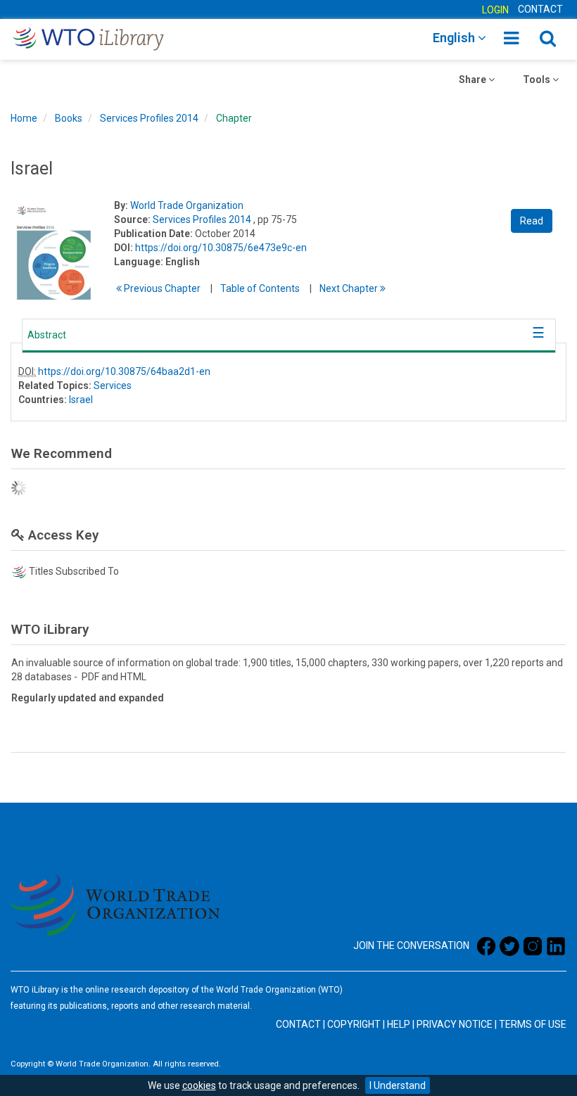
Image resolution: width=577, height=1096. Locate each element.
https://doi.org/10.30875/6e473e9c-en (221, 247)
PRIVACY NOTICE (455, 1024)
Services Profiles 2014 (149, 118)
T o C (260, 288)
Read (531, 221)
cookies (199, 1085)
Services (113, 385)
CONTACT (540, 9)
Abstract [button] (46, 334)
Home (24, 118)
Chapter (234, 118)
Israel (81, 399)
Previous (161, 288)
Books (68, 118)
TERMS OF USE (532, 1024)
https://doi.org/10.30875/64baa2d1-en (124, 371)
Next (349, 288)
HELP (398, 1024)
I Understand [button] (397, 1085)
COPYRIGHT (354, 1024)
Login (495, 9)
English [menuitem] (455, 37)
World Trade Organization (186, 205)
